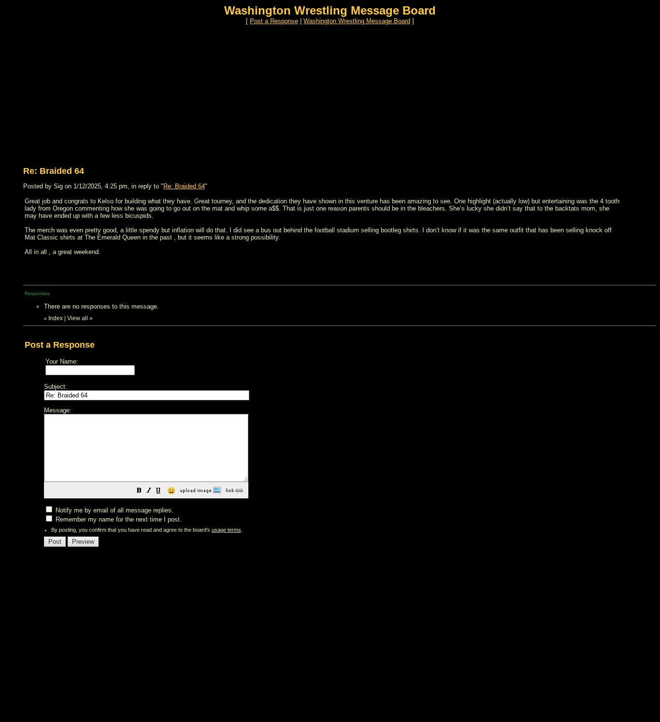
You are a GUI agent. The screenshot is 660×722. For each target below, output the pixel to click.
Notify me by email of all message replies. (113, 510)
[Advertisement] (294, 92)
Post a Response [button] (274, 21)
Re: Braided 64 (184, 186)
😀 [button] (171, 491)
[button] (139, 491)
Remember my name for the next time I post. (118, 519)
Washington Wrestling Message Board (356, 21)
